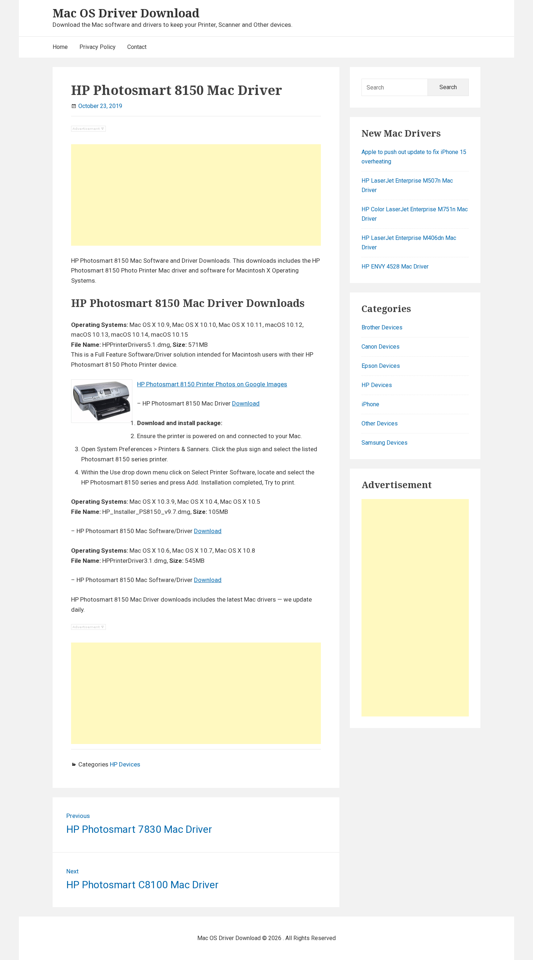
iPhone (370, 404)
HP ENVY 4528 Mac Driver (395, 266)
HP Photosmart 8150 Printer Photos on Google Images (212, 384)
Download (246, 403)
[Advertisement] (196, 195)
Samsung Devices (384, 442)
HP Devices (125, 764)
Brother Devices (381, 327)
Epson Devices (380, 365)
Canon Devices (380, 346)
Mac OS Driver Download (126, 13)
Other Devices (379, 423)
